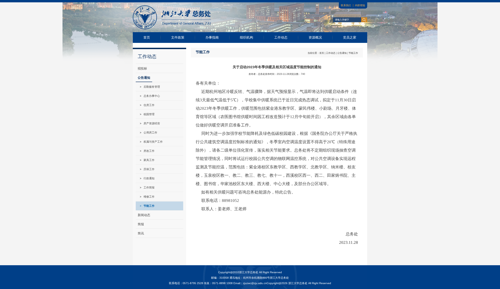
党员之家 (349, 37)
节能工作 (353, 53)
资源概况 (315, 37)
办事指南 (212, 37)
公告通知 (342, 53)
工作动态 (281, 37)
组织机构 (246, 37)
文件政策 (177, 37)
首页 (146, 37)
